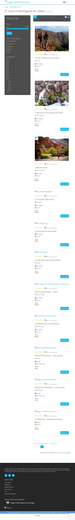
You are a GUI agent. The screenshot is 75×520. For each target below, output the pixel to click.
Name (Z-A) (37, 20)
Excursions (11, 64)
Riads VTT (11, 70)
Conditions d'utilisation (10, 493)
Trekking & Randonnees (14, 78)
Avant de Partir (8, 489)
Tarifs (6, 491)
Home (6, 7)
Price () (40, 17)
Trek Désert (11, 75)
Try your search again (63, 453)
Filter (9, 33)
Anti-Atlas (13, 81)
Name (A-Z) (52, 17)
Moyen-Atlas (14, 88)
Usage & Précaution (9, 487)
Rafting (11, 67)
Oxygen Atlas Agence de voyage (22, 503)
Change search (49, 11)
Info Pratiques (8, 482)
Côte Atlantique (13, 62)
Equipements (8, 484)
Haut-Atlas (13, 84)
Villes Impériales (13, 91)
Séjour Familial (12, 73)
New (35, 17)
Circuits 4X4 (12, 59)
